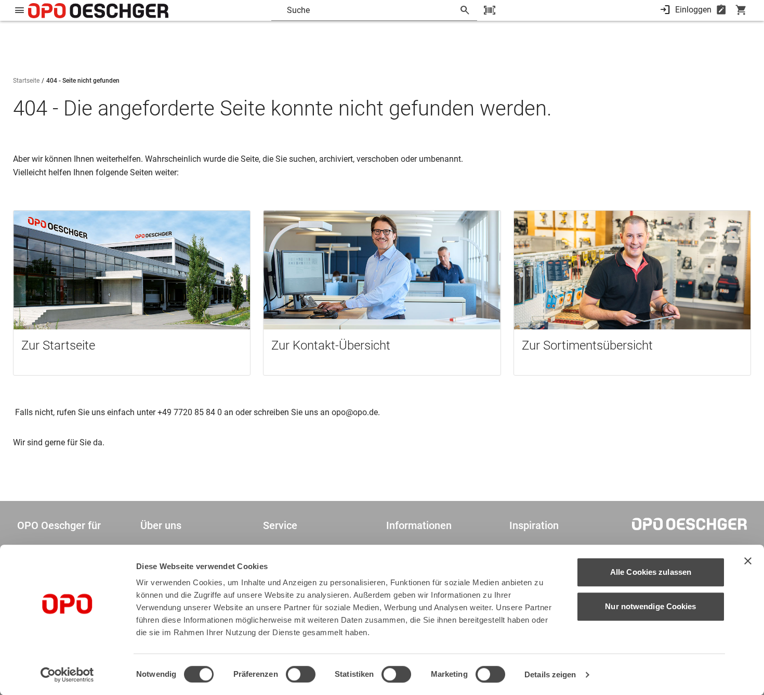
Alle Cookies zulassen (650, 572)
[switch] (300, 674)
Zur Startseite (58, 345)
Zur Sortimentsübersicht (587, 345)
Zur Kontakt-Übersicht (330, 345)
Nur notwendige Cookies (650, 606)
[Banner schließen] (748, 560)
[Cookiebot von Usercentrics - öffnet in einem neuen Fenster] (67, 675)
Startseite (26, 80)
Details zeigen (550, 674)
